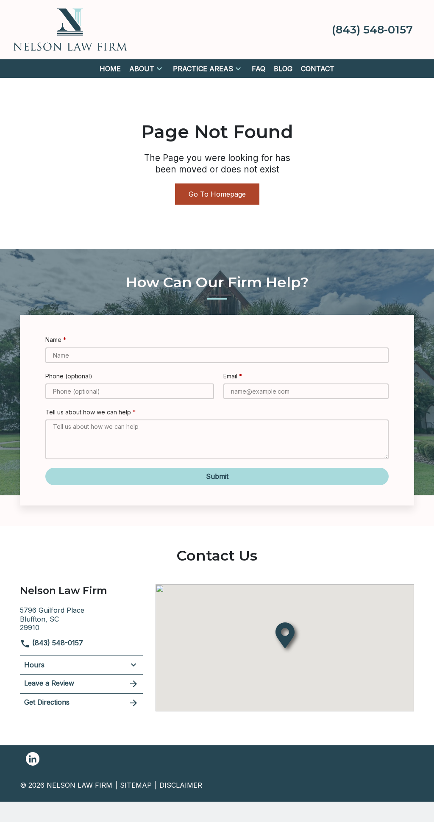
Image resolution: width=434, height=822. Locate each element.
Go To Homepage (217, 194)
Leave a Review (49, 683)
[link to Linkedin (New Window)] (32, 759)
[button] (159, 69)
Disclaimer (180, 785)
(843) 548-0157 (56, 643)
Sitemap (136, 785)
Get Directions (47, 702)
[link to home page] (70, 29)
